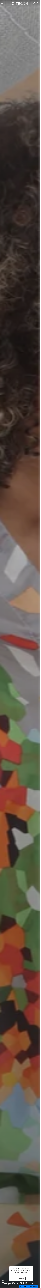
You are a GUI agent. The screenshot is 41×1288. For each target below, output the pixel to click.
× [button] (31, 1265)
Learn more (21, 1278)
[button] (23, 1286)
